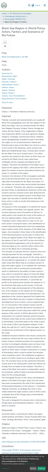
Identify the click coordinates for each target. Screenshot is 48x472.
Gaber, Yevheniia (8, 79)
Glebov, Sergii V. (8, 93)
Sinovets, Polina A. (9, 82)
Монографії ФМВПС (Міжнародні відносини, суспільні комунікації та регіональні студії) (16, 19)
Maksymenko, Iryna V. (10, 84)
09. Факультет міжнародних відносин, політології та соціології (21, 13)
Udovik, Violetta (8, 90)
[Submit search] (29, 5)
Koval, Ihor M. (7, 73)
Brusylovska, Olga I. (10, 76)
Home (4, 13)
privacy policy (30, 464)
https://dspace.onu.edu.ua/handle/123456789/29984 (24, 441)
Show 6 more (7, 102)
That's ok (41, 468)
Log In (38, 5)
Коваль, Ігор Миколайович (13, 96)
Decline (33, 468)
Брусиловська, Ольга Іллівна (14, 98)
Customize (5, 468)
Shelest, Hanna (8, 87)
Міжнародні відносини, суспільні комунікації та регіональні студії (16, 16)
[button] (33, 5)
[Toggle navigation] (44, 5)
